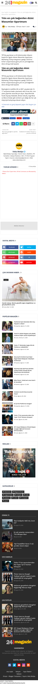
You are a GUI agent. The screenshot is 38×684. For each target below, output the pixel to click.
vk (29, 257)
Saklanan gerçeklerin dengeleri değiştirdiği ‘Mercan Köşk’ (25, 586)
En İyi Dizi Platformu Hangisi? (23, 404)
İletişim (18, 672)
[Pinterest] (25, 123)
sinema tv (12, 118)
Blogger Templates (15, 676)
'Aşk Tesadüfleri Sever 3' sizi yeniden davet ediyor (24, 545)
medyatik (19, 495)
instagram (11, 262)
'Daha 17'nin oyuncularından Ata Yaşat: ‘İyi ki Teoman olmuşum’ (24, 416)
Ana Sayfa (5, 12)
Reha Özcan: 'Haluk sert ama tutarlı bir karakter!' (24, 381)
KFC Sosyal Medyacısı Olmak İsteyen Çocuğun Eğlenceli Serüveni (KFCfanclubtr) (25, 428)
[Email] (29, 123)
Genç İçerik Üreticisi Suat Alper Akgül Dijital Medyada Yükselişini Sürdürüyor (24, 358)
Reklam (19, 674)
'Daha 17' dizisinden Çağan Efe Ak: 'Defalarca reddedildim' (24, 346)
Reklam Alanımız (19, 226)
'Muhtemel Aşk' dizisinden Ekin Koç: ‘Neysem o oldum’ (24, 322)
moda (27, 495)
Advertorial (7, 492)
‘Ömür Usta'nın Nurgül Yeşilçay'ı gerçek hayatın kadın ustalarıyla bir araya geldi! (24, 576)
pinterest (12, 257)
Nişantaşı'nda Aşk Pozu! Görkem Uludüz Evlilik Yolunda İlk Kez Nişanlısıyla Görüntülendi (23, 370)
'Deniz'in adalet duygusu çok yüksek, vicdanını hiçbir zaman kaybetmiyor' (25, 334)
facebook (12, 247)
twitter (29, 247)
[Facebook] (13, 123)
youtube (29, 262)
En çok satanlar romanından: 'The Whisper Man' (24, 533)
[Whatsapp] (21, 123)
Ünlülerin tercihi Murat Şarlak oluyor (23, 393)
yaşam (6, 501)
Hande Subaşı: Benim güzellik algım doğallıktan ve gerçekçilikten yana (18, 304)
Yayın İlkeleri (27, 672)
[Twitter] (17, 123)
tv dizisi (19, 118)
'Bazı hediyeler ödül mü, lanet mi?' (24, 522)
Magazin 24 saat (18, 492)
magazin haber (8, 495)
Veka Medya (18, 151)
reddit (29, 252)
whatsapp (11, 252)
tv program (12, 12)
